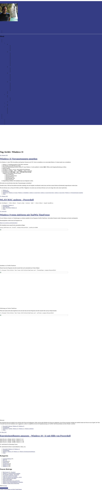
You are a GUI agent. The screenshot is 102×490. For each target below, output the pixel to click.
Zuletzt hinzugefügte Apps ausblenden (11, 480)
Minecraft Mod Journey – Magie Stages (19, 56)
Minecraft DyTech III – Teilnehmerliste (19, 85)
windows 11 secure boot (34, 192)
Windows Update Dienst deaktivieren (11, 483)
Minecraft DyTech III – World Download (20, 90)
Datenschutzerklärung (10, 120)
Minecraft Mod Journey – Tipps (18, 54)
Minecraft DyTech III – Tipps (17, 86)
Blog (4, 40)
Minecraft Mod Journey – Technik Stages (20, 55)
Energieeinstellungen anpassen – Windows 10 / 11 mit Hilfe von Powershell (35, 435)
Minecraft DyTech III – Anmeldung (19, 83)
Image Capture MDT (7, 479)
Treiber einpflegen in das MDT (9, 478)
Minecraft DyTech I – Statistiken (18, 71)
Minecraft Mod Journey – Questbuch (19, 63)
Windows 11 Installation (23, 192)
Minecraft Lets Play (12, 91)
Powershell (5, 205)
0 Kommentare (6, 191)
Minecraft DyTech (12, 66)
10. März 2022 (3, 432)
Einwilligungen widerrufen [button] (11, 124)
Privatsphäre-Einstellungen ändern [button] (13, 121)
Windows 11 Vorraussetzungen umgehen (74, 192)
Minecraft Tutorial (12, 93)
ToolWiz (10, 428)
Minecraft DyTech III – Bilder (17, 89)
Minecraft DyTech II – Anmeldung (18, 74)
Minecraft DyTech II (12, 73)
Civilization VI (11, 105)
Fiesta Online (11, 108)
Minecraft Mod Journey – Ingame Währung (20, 59)
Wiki (4, 116)
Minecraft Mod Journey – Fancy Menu (19, 65)
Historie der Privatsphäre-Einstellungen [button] (14, 123)
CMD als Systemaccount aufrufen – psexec (12, 477)
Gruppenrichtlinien (7, 458)
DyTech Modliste (15, 68)
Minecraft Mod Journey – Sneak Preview (20, 64)
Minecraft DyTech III (13, 81)
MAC (4, 207)
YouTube (5, 41)
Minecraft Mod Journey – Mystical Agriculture (21, 60)
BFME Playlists (11, 95)
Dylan (4, 194)
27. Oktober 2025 (4, 196)
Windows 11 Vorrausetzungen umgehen (18, 158)
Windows (5, 451)
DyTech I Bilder (14, 70)
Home (4, 39)
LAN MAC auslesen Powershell (10, 475)
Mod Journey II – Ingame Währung (19, 49)
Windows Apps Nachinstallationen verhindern (13, 482)
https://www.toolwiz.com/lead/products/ (8, 222)
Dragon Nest (11, 111)
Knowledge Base (6, 115)
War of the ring (11, 101)
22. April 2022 (3, 211)
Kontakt (4, 118)
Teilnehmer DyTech (15, 69)
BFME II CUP (11, 96)
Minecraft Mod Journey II (14, 44)
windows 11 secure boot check (47, 192)
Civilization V (11, 104)
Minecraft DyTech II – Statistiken (18, 80)
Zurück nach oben (4, 488)
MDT (4, 460)
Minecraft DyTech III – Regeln (18, 84)
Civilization (8, 103)
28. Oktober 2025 (4, 155)
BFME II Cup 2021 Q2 (16, 99)
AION (9, 110)
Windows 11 (5, 190)
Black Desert (11, 109)
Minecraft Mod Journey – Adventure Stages (20, 58)
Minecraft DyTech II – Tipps (17, 76)
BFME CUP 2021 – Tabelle (17, 100)
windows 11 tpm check (59, 192)
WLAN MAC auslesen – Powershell (17, 199)
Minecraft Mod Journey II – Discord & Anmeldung (22, 45)
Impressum (8, 119)
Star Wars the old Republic (14, 113)
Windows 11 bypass (13, 192)
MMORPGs (8, 106)
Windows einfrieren (29, 428)
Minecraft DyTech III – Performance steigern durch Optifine (24, 88)
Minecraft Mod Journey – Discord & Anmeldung (22, 53)
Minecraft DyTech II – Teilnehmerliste (19, 78)
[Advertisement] (51, 135)
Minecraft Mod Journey (13, 51)
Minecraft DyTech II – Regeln (17, 75)
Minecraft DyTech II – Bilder (17, 79)
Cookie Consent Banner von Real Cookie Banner (11, 489)
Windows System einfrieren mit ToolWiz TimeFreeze (25, 214)
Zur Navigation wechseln (5, 1)
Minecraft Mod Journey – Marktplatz (19, 61)
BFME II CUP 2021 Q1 (16, 98)
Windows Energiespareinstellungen (27, 451)
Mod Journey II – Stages (16, 48)
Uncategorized (6, 463)
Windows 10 (15, 426)
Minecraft (8, 43)
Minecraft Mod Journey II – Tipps (18, 46)
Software (10, 426)
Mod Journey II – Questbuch (9, 472)
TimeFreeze (5, 428)
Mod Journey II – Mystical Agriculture (19, 50)
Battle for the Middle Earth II (12, 94)
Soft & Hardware (6, 114)
